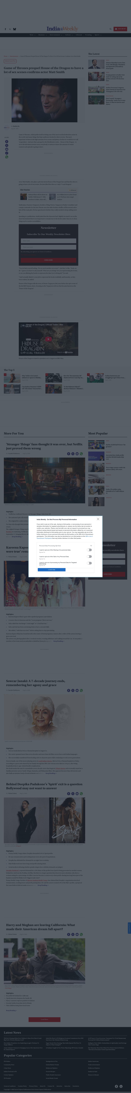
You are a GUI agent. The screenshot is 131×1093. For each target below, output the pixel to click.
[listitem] (65, 546)
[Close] (99, 519)
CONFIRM (51, 569)
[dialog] (65, 546)
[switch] (89, 550)
